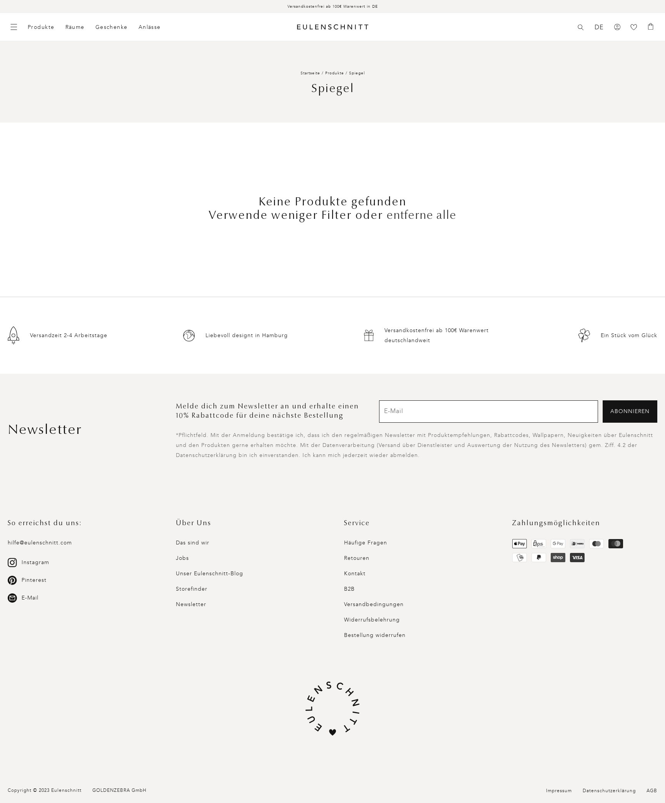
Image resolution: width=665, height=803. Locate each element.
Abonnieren (630, 411)
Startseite (310, 73)
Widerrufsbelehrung (372, 620)
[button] (581, 27)
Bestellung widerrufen (375, 635)
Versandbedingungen (374, 604)
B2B (349, 589)
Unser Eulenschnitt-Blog (209, 573)
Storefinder (191, 589)
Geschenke (111, 27)
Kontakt (355, 573)
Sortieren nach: (517, 161)
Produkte (41, 27)
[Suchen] (581, 27)
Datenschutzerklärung (609, 790)
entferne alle (421, 216)
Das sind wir (192, 542)
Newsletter (191, 604)
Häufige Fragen (365, 542)
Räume (75, 27)
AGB (652, 790)
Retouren (356, 558)
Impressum (559, 790)
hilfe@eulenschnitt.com (40, 542)
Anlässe (150, 27)
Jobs (182, 558)
